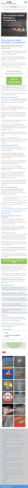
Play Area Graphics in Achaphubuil (11, 460)
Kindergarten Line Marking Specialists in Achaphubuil (12, 452)
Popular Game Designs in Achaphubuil (11, 469)
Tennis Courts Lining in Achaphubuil (11, 433)
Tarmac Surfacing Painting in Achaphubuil (12, 463)
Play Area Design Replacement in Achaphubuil (13, 444)
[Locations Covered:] (1, 2)
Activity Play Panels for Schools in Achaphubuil (13, 473)
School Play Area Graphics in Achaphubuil (12, 457)
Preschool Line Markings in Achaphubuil (12, 448)
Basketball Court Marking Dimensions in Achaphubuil (12, 438)
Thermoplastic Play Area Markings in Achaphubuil (13, 430)
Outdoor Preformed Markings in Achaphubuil (13, 466)
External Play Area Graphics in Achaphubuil (13, 464)
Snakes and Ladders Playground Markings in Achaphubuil (13, 475)
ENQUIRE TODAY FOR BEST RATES (14, 261)
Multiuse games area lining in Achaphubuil (12, 434)
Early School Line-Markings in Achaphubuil (12, 450)
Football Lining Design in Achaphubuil (11, 440)
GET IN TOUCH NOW (14, 80)
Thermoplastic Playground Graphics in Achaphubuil (11, 483)
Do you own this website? (9, 339)
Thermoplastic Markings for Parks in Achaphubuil (14, 459)
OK (21, 339)
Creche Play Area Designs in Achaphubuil (12, 454)
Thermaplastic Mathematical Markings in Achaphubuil (12, 478)
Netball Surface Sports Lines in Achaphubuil (13, 435)
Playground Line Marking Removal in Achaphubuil (14, 443)
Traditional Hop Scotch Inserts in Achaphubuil (13, 472)
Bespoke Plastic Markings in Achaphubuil (12, 470)
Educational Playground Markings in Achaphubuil (14, 447)
